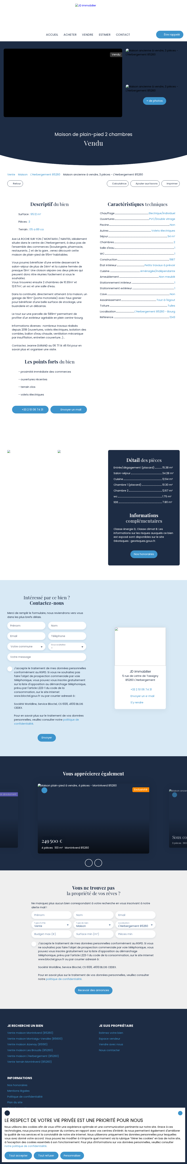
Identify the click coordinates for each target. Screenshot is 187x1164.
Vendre (87, 35)
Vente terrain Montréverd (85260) (29, 1062)
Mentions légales (18, 1091)
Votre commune (22, 646)
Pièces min (125, 934)
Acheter (70, 35)
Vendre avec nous (111, 1044)
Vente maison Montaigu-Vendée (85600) (35, 1039)
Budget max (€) (45, 934)
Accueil (52, 35)
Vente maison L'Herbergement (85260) (33, 1056)
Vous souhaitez (58, 645)
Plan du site (14, 1102)
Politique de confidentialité (25, 1097)
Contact (123, 35)
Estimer (104, 35)
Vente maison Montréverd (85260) (30, 1033)
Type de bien (82, 923)
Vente (11, 174)
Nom (54, 625)
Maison (23, 174)
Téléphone (58, 636)
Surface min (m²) (87, 934)
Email (13, 636)
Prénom (15, 625)
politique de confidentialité (64, 979)
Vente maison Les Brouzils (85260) (30, 1050)
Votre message (20, 657)
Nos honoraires (17, 1085)
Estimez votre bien (111, 1033)
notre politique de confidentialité (26, 1146)
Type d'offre (39, 923)
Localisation (123, 923)
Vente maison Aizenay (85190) (27, 1044)
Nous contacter (109, 1050)
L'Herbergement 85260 (45, 174)
